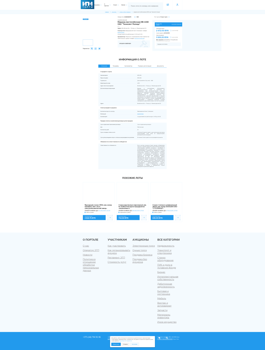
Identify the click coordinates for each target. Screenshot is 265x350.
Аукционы (97, 5)
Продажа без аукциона (139, 260)
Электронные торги (143, 245)
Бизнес (123, 5)
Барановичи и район (125, 212)
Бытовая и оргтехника (163, 292)
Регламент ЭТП (116, 257)
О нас (86, 245)
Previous (84, 27)
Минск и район (90, 212)
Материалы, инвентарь (164, 316)
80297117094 (121, 32)
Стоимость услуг (117, 262)
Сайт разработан (164, 339)
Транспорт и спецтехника (164, 251)
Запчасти (162, 310)
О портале (106, 4)
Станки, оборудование (165, 259)
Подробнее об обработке (125, 341)
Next (113, 27)
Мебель (161, 298)
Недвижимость (165, 245)
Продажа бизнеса (142, 254)
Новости (87, 254)
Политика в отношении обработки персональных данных (91, 265)
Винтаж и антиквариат (164, 304)
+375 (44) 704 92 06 (139, 38)
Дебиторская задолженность (166, 285)
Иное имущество (167, 322)
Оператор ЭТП (91, 250)
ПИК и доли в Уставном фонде (166, 266)
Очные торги (139, 250)
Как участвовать (117, 245)
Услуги (115, 5)
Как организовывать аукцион (119, 251)
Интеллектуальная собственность (167, 278)
